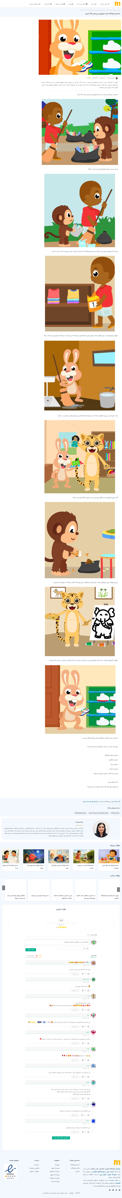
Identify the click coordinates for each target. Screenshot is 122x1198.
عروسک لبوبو (112, 1174)
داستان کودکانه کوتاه (80, 813)
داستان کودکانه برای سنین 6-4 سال (88, 10)
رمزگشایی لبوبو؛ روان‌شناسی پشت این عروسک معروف (16, 897)
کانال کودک (109, 10)
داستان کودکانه (102, 10)
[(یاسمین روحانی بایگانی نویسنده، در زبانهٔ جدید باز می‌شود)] (116, 79)
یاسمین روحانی (111, 78)
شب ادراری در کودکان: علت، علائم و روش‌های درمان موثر (85, 897)
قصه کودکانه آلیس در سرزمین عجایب (85, 866)
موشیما (118, 10)
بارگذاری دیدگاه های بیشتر (61, 1138)
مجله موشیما (114, 1180)
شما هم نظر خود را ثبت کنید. (90, 802)
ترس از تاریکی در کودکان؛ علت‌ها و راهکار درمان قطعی (63, 897)
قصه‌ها (118, 1183)
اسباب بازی (110, 1172)
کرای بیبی (103, 1174)
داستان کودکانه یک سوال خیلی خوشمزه (110, 866)
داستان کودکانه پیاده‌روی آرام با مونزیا (35, 866)
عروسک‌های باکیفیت (98, 1172)
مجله (114, 10)
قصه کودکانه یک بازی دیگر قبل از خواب (59, 866)
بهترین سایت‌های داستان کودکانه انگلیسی (109, 897)
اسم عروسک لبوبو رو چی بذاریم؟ (39, 896)
